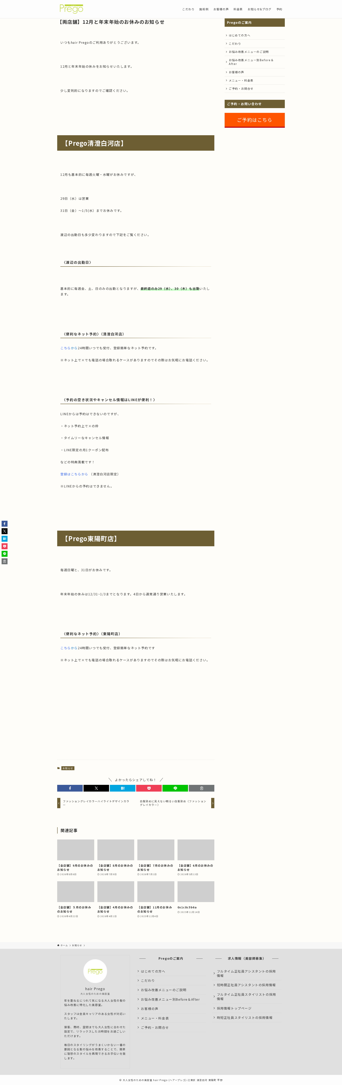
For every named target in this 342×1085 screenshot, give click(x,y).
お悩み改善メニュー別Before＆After (251, 62)
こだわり (235, 44)
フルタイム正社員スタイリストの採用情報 (246, 996)
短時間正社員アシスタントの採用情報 (246, 984)
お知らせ (68, 768)
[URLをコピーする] (201, 788)
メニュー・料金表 (241, 80)
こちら (65, 347)
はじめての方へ (239, 35)
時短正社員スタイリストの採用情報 (245, 1017)
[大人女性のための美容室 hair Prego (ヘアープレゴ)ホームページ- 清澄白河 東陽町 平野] (71, 9)
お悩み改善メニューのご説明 (249, 52)
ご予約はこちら (254, 119)
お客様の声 (236, 72)
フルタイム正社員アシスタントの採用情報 (246, 973)
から (74, 347)
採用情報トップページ (234, 1008)
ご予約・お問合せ (241, 88)
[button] (70, 788)
